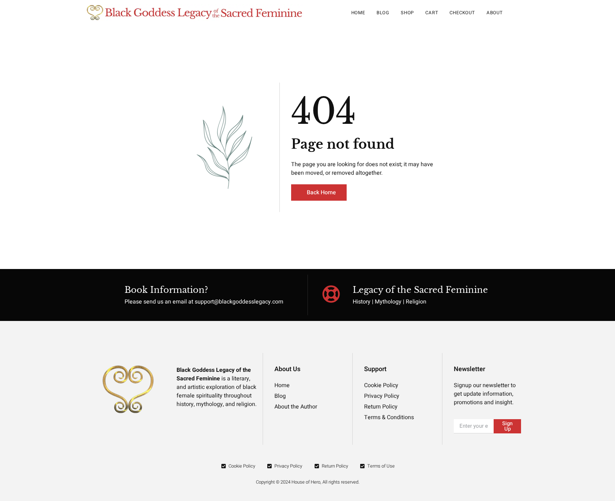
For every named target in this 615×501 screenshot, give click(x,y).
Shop (407, 12)
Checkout (462, 12)
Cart (431, 12)
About (495, 12)
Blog (383, 12)
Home (358, 12)
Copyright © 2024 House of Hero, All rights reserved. (307, 482)
